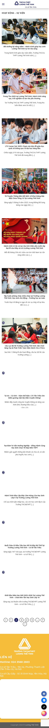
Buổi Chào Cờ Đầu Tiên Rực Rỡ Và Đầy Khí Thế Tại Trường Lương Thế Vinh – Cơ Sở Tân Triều (24, 546)
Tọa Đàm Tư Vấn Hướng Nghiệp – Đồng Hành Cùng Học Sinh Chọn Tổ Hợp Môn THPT (24, 447)
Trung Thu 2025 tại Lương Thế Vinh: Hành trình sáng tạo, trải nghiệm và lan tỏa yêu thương (24, 97)
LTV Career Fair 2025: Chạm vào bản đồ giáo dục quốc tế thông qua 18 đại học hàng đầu (24, 147)
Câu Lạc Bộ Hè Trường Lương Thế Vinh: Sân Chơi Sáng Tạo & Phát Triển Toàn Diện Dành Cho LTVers (24, 347)
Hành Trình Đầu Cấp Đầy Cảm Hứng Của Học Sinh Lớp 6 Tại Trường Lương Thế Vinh (24, 496)
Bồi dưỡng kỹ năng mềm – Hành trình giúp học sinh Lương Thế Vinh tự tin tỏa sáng (25, 47)
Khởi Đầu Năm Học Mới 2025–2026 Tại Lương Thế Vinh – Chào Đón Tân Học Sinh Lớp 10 (24, 596)
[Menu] (3, 4)
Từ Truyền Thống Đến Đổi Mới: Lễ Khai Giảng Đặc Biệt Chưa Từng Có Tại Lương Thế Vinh (24, 197)
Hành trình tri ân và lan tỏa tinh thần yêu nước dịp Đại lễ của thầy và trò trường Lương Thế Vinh (24, 247)
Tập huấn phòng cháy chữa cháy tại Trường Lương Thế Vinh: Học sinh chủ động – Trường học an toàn (24, 297)
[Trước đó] (6, 620)
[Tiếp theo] (25, 624)
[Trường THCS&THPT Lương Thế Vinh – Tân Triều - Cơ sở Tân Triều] (24, 3)
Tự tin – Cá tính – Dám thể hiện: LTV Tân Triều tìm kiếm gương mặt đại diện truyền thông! (25, 397)
